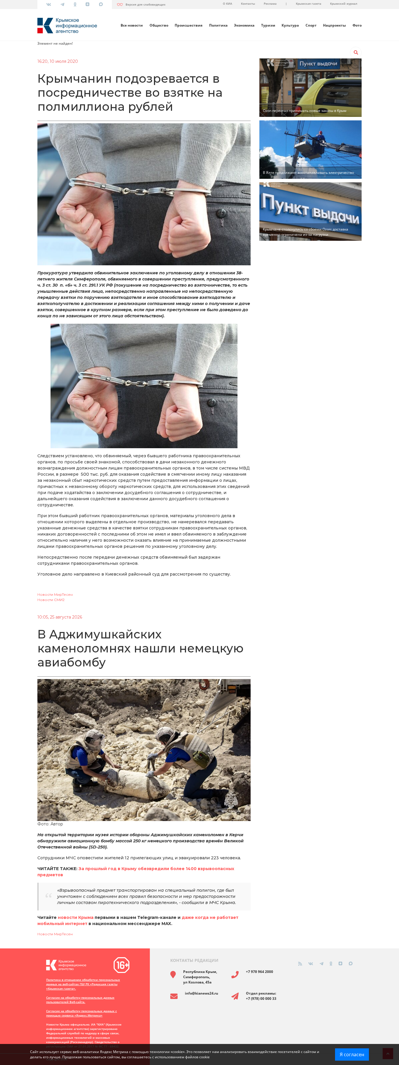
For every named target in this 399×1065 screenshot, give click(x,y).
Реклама (270, 3)
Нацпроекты (334, 25)
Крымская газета (308, 3)
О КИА (227, 3)
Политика (218, 25)
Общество (159, 25)
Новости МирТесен (55, 594)
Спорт (311, 25)
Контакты (248, 3)
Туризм (268, 25)
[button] (356, 52)
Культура (290, 25)
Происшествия (188, 25)
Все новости (132, 25)
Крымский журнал (343, 3)
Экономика (244, 25)
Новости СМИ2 (51, 600)
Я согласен (352, 1054)
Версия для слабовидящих (146, 4)
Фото (357, 25)
